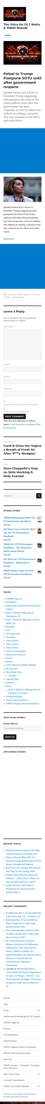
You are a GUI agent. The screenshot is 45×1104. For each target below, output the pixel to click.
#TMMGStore (10, 1041)
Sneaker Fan (12, 913)
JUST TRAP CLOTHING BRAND (21, 665)
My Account (12, 668)
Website (8, 389)
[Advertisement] (22, 150)
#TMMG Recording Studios (17, 1053)
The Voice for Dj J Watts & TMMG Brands (22, 26)
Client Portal (12, 640)
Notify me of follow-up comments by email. (21, 405)
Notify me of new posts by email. (17, 412)
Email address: (11, 723)
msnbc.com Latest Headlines (19, 295)
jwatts (9, 920)
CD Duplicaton (11, 1035)
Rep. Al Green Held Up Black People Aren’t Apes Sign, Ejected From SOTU (21, 923)
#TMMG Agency (14, 598)
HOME (9, 661)
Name (7, 364)
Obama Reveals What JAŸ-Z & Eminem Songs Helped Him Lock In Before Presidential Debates (23, 861)
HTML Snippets (12, 1103)
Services (10, 682)
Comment (9, 327)
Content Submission (16, 651)
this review (11, 930)
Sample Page (12, 679)
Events (9, 658)
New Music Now (14, 672)
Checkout (10, 637)
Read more (9, 238)
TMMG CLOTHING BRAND (16, 1086)
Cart (8, 630)
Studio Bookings (14, 696)
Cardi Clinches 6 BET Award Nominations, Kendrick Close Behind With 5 (20, 889)
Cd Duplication (13, 633)
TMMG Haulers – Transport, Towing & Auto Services (22, 1066)
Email (7, 377)
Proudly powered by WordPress (16, 1097)
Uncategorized (18, 297)
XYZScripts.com (32, 1103)
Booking (10, 626)
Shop (8, 686)
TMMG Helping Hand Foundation (22, 703)
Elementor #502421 (16, 654)
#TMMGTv (11, 602)
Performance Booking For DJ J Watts (22, 1016)
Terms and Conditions (17, 700)
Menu (7, 35)
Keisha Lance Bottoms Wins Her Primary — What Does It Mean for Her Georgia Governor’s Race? (23, 878)
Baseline (12, 675)
